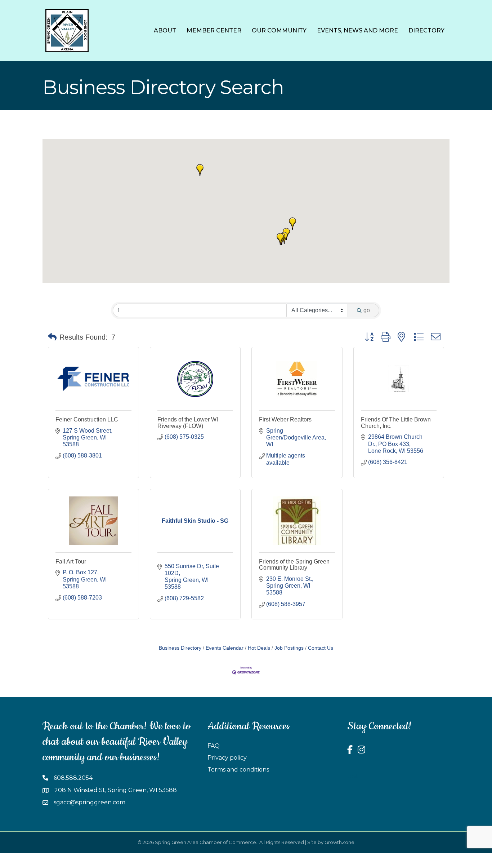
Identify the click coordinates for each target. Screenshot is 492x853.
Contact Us (320, 648)
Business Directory (180, 648)
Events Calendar (224, 648)
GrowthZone (339, 842)
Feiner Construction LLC (86, 419)
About (165, 30)
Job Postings (289, 648)
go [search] (366, 310)
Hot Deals (259, 648)
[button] (292, 223)
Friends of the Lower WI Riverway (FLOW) (187, 422)
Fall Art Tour (70, 561)
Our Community (279, 30)
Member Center (214, 30)
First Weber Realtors (285, 419)
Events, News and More (357, 30)
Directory (426, 30)
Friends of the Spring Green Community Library (294, 564)
